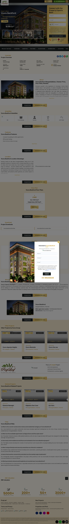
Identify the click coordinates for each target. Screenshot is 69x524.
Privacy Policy (49, 269)
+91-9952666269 (47, 278)
